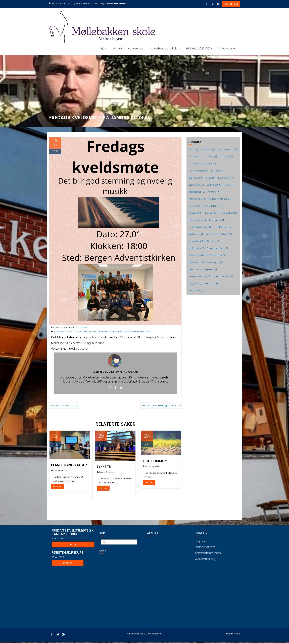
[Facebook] (206, 4)
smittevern (196, 262)
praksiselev (196, 248)
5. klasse (208, 149)
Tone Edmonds (223, 276)
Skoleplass (217, 255)
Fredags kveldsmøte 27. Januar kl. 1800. (73, 532)
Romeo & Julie (197, 255)
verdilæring (196, 290)
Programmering (217, 248)
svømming (214, 262)
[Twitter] (212, 4)
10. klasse (59, 331)
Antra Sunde (197, 198)
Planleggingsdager (69, 465)
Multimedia (196, 234)
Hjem (104, 48)
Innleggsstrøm (205, 547)
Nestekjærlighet (198, 241)
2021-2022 (195, 177)
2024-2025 (214, 184)
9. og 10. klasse (198, 170)
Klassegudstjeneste (119, 331)
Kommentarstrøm (208, 553)
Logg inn (201, 541)
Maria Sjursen (61, 470)
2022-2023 (71, 331)
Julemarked (217, 220)
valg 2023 (195, 283)
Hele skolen (228, 213)
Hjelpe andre (197, 220)
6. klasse (195, 156)
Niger (216, 241)
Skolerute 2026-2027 (199, 48)
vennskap (212, 283)
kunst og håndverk (200, 227)
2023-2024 (196, 184)
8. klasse (226, 156)
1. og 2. (193, 149)
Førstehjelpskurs (67, 552)
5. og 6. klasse (227, 149)
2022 (210, 177)
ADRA (229, 184)
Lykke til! (104, 466)
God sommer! (155, 461)
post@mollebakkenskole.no (113, 3)
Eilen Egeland (212, 206)
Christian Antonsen (63, 327)
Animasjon (215, 191)
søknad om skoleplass (202, 269)
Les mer (57, 486)
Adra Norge (196, 191)
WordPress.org (205, 559)
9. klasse (82, 331)
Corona (194, 206)
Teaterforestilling (199, 276)
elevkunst (195, 213)
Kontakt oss (231, 4)
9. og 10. (210, 163)
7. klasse (210, 156)
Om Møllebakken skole (163, 48)
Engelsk (211, 213)
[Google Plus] (218, 4)
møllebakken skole (141, 331)
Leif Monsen (223, 227)
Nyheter (118, 48)
